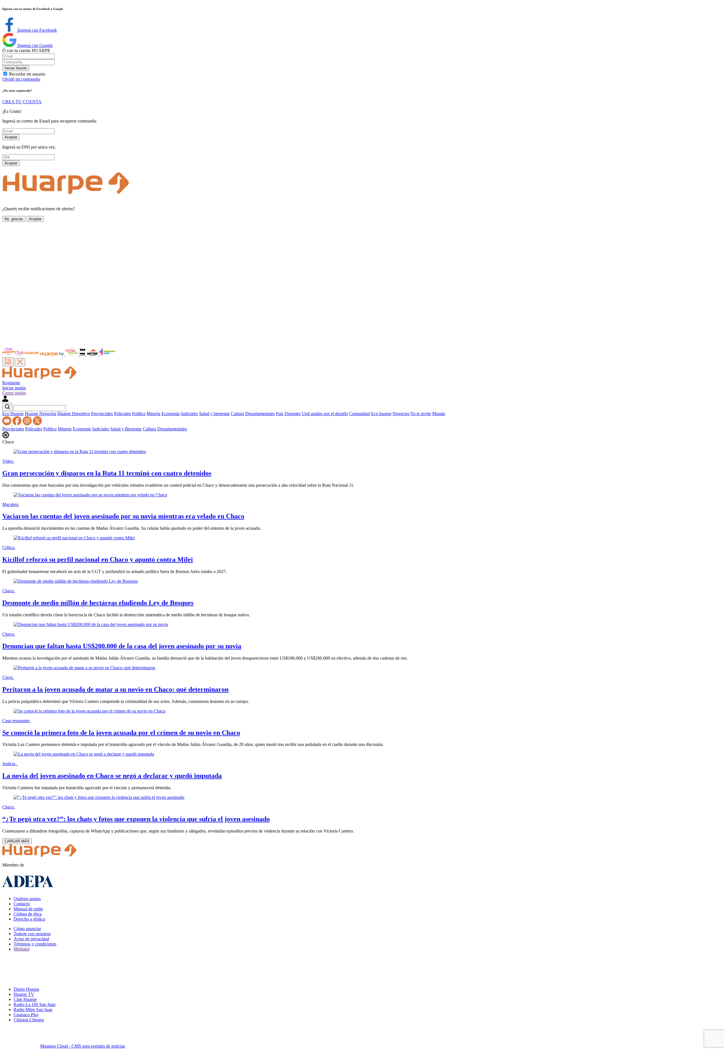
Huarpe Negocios (40, 413)
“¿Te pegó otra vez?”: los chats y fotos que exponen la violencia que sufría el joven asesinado (136, 819)
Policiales (122, 413)
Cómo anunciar (27, 928)
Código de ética (28, 913)
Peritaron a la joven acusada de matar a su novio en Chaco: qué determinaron (115, 689)
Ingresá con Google (34, 45)
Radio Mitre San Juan (33, 1009)
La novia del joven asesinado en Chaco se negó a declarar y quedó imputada (112, 775)
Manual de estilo (28, 908)
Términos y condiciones (35, 943)
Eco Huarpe (13, 413)
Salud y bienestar (214, 413)
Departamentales (260, 413)
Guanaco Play (26, 1014)
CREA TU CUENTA (22, 101)
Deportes (293, 413)
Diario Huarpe (26, 989)
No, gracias (14, 219)
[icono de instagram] (28, 423)
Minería (153, 413)
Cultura (237, 413)
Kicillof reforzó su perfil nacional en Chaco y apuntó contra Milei (97, 559)
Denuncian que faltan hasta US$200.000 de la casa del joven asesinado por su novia (121, 646)
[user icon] (5, 400)
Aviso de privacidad (31, 938)
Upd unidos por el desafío (325, 413)
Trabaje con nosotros (32, 933)
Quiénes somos (27, 898)
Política (138, 413)
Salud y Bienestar (126, 428)
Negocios (401, 413)
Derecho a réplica (29, 919)
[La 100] (83, 354)
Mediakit (21, 949)
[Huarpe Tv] (52, 354)
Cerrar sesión (14, 393)
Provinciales (102, 413)
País (279, 413)
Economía (170, 413)
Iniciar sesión (14, 387)
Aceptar (11, 137)
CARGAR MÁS (17, 841)
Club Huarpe (25, 999)
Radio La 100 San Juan (34, 1004)
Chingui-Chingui (29, 1019)
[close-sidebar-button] (20, 362)
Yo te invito (420, 413)
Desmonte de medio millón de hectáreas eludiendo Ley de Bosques (97, 602)
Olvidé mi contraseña (21, 79)
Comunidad (359, 413)
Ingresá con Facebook (36, 30)
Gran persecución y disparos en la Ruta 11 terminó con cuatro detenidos (106, 473)
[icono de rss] (7, 423)
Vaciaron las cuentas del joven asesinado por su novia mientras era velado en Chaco (123, 516)
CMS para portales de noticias (82, 1046)
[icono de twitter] (37, 423)
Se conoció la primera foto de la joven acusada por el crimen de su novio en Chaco (121, 732)
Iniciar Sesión (16, 68)
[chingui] (72, 354)
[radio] (93, 354)
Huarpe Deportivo (73, 413)
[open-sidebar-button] (8, 361)
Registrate (11, 382)
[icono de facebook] (17, 423)
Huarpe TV (24, 994)
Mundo (438, 413)
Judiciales (189, 413)
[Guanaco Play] (107, 354)
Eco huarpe (381, 413)
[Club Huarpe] (20, 354)
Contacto (22, 903)
